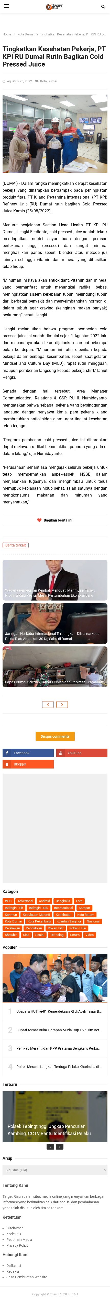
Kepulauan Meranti (36, 915)
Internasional (63, 908)
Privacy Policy (17, 1245)
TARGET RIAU (68, 1294)
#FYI (8, 901)
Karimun (11, 915)
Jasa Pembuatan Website (26, 1277)
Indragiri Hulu (38, 908)
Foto (79, 901)
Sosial (39, 935)
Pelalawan (12, 928)
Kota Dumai (49, 81)
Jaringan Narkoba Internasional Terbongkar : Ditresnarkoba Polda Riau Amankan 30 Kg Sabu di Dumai (52, 636)
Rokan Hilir (55, 928)
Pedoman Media (19, 1240)
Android (44, 901)
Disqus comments (55, 736)
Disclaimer (14, 1228)
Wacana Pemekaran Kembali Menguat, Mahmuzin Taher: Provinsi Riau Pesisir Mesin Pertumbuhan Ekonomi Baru (50, 592)
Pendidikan (34, 928)
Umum (75, 935)
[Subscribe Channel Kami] (81, 753)
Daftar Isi (13, 1266)
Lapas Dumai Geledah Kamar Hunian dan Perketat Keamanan (54, 682)
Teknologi (57, 935)
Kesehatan (63, 915)
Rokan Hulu (77, 928)
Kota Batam (85, 915)
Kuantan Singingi (69, 921)
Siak (26, 935)
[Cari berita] (103, 6)
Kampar (84, 908)
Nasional (93, 921)
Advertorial (25, 901)
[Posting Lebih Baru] (48, 704)
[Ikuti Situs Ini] (28, 764)
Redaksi (12, 1271)
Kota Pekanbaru (39, 921)
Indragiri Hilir (14, 908)
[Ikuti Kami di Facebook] (28, 753)
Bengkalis (63, 901)
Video (89, 935)
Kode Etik (13, 1234)
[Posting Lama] (62, 704)
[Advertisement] (55, 828)
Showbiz (11, 935)
